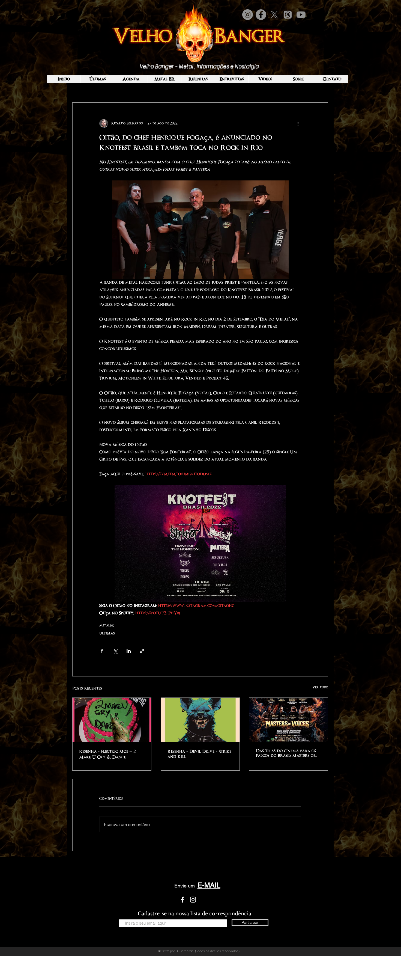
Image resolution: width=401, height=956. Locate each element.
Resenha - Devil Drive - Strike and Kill (199, 754)
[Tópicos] (287, 14)
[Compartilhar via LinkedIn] (128, 651)
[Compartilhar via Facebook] (101, 651)
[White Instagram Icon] (193, 900)
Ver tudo (320, 687)
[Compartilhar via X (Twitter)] (115, 651)
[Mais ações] (298, 123)
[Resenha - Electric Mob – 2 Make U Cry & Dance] (112, 720)
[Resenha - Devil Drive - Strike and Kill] (200, 720)
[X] (274, 14)
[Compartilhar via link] (142, 651)
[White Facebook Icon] (182, 900)
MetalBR (106, 625)
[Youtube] (301, 14)
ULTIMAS (107, 633)
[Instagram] (247, 14)
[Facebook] (261, 14)
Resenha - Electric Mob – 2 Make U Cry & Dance (107, 754)
